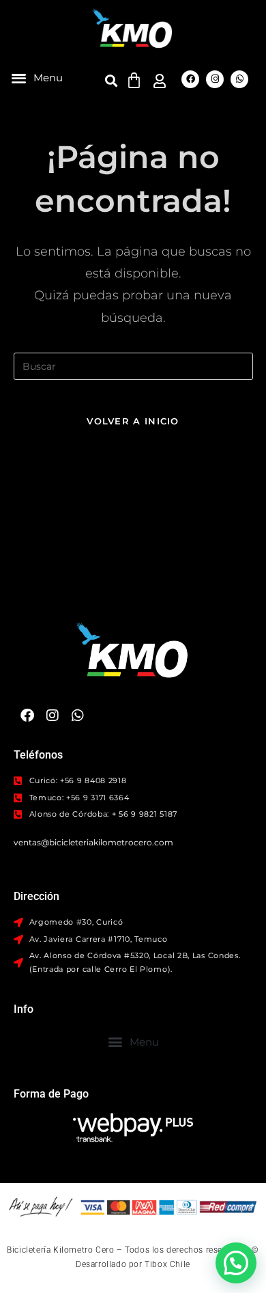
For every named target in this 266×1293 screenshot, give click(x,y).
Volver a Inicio (133, 421)
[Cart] (134, 80)
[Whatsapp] (239, 79)
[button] (37, 77)
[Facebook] (190, 79)
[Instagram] (215, 79)
